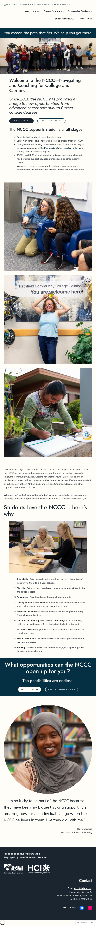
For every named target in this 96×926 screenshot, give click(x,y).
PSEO (80, 140)
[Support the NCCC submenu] (75, 18)
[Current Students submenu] (63, 11)
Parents (21, 137)
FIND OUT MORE (29, 689)
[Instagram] (90, 908)
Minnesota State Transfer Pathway (62, 147)
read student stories (61, 689)
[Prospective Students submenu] (91, 11)
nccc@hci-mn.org (83, 888)
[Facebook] (82, 908)
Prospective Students (51, 121)
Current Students (21, 121)
